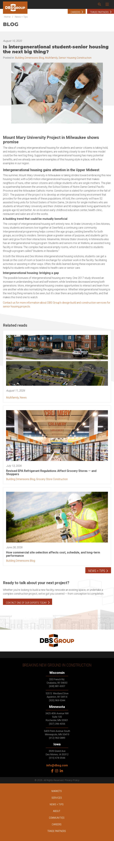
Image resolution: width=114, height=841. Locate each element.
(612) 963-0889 (57, 737)
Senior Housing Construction (75, 57)
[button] (99, 4)
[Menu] (107, 4)
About (56, 811)
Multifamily (51, 57)
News (23, 397)
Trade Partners (56, 831)
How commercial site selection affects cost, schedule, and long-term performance (53, 554)
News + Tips (21, 16)
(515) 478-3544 (57, 757)
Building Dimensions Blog (29, 57)
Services (57, 797)
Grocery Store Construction (52, 479)
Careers (56, 824)
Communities (56, 817)
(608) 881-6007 (57, 686)
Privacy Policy (72, 780)
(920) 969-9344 (57, 700)
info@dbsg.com (57, 765)
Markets (57, 791)
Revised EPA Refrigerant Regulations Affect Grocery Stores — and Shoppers (51, 472)
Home (7, 16)
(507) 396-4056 (57, 723)
